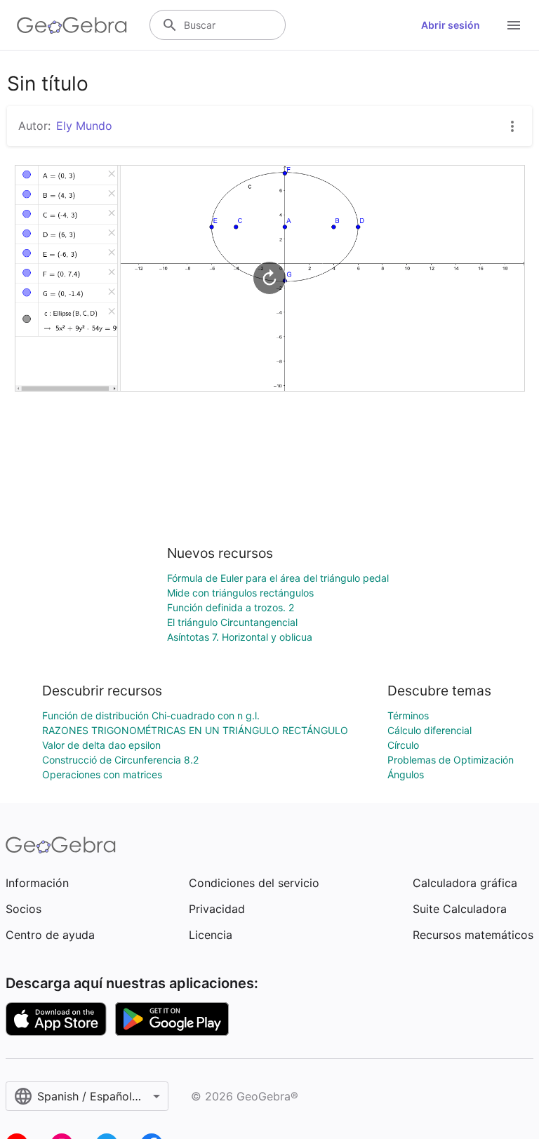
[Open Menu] (513, 25)
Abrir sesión (450, 25)
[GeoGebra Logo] (72, 25)
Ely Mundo (84, 126)
